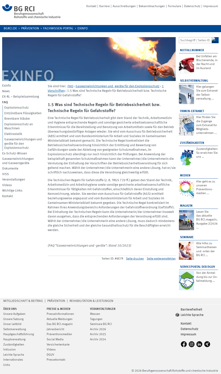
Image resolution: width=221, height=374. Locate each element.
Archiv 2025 (98, 334)
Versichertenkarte (58, 344)
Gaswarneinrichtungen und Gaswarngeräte (18, 161)
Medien (185, 175)
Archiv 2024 (98, 339)
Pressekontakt (56, 359)
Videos (7, 185)
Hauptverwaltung (14, 339)
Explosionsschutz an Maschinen (18, 126)
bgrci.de (10, 28)
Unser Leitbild (12, 324)
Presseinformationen (60, 313)
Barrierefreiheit (191, 309)
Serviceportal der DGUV (197, 266)
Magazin (186, 205)
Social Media (55, 339)
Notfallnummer (192, 50)
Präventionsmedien (59, 334)
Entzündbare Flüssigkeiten (22, 113)
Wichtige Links (12, 190)
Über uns (10, 309)
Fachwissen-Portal (58, 28)
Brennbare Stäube (17, 118)
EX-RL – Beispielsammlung (20, 96)
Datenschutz (192, 6)
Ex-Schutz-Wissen (14, 153)
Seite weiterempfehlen (161, 258)
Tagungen (96, 319)
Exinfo (82, 28)
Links (6, 364)
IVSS (5, 174)
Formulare (174, 6)
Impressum (210, 6)
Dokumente (10, 168)
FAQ (70, 86)
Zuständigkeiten (192, 142)
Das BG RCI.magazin (60, 324)
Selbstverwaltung (194, 80)
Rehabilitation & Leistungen (91, 301)
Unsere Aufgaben (14, 313)
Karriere (104, 6)
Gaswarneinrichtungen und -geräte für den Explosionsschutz (24, 144)
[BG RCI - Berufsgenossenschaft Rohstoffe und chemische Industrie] (31, 17)
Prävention (30, 28)
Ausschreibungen (124, 6)
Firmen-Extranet (192, 111)
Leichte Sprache (13, 354)
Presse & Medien (58, 309)
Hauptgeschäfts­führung (18, 334)
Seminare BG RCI (101, 324)
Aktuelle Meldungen (60, 319)
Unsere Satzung (13, 319)
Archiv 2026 (98, 329)
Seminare (187, 237)
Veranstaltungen (13, 179)
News (6, 91)
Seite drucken (135, 258)
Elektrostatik (13, 134)
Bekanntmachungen (152, 6)
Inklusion (9, 349)
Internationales (13, 359)
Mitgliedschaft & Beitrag (23, 301)
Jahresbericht (55, 329)
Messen (95, 313)
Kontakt (91, 6)
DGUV (50, 354)
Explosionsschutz (16, 107)
